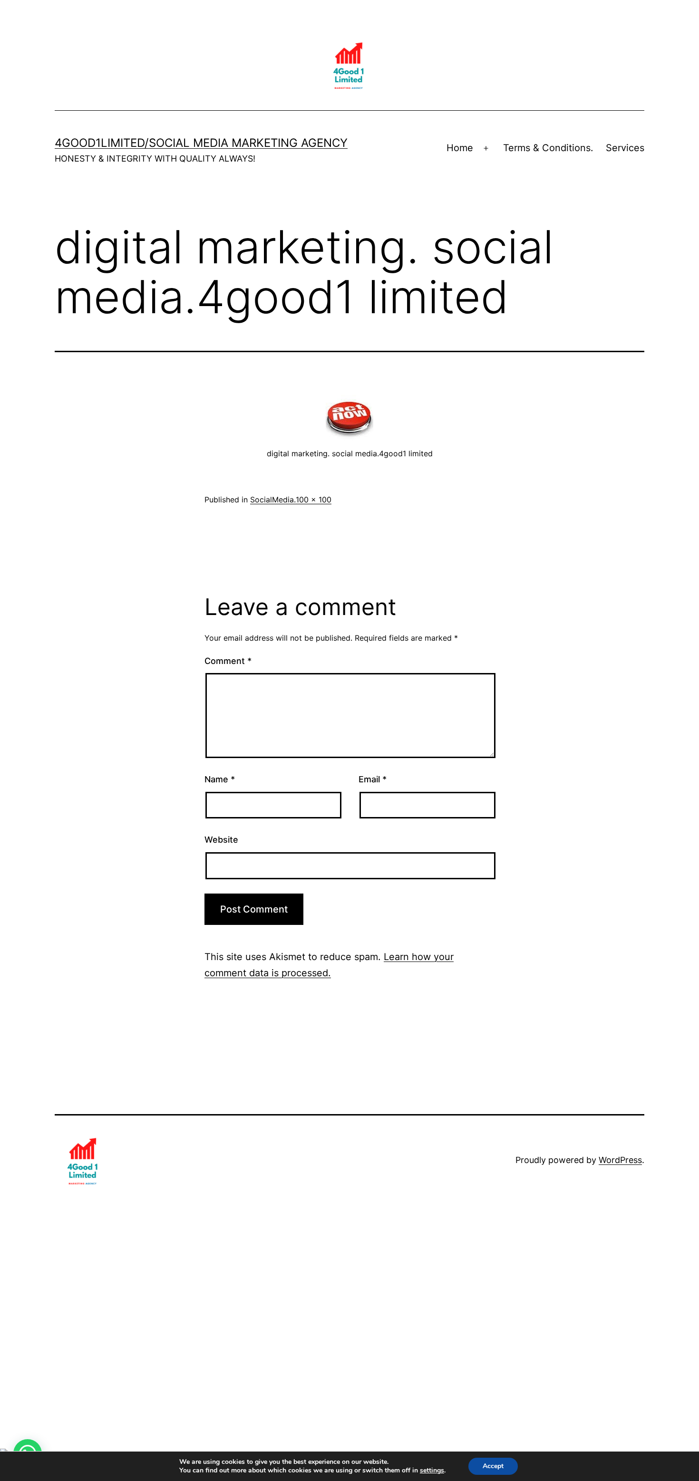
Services (625, 148)
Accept (493, 1466)
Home (460, 148)
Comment (228, 661)
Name (219, 779)
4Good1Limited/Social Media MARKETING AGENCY (201, 143)
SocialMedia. (273, 499)
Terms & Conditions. (548, 148)
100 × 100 (313, 499)
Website (221, 840)
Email (373, 779)
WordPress (620, 1160)
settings (432, 1470)
